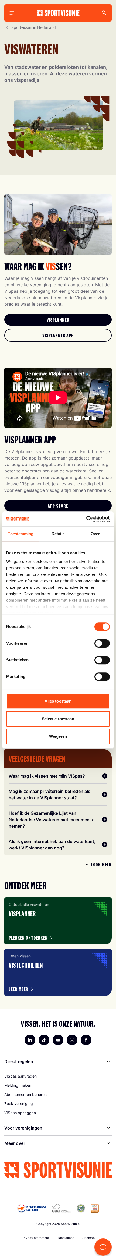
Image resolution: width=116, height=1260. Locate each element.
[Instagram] (72, 1040)
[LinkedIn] (30, 1040)
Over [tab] (95, 533)
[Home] (58, 13)
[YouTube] (58, 1040)
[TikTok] (44, 1040)
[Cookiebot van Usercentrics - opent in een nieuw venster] (86, 519)
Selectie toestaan (58, 719)
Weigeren (58, 736)
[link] (58, 320)
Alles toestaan (58, 701)
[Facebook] (86, 1040)
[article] (58, 920)
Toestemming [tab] (20, 533)
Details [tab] (58, 533)
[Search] (104, 13)
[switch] (102, 643)
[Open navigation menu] (12, 13)
